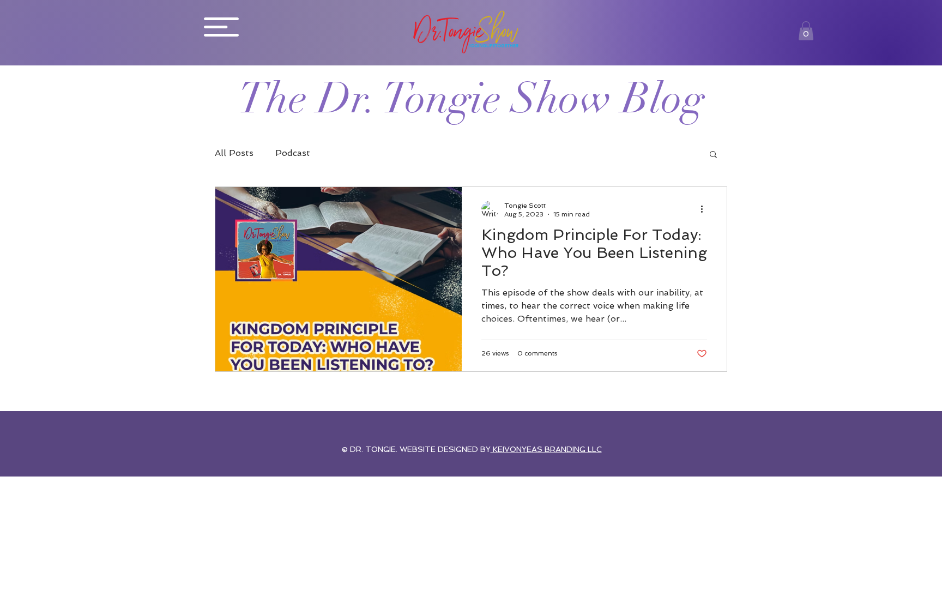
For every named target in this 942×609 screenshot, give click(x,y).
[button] (221, 27)
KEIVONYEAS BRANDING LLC (546, 449)
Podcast (292, 153)
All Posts (234, 153)
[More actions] (705, 209)
